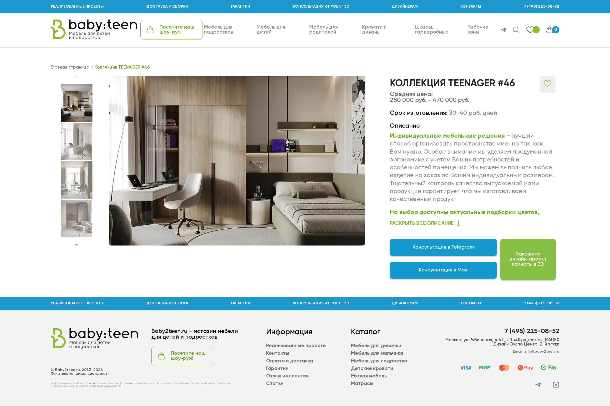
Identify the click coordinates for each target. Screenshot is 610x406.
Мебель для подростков (218, 30)
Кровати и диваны (374, 30)
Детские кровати (372, 368)
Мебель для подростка (379, 361)
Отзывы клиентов (287, 376)
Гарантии (277, 368)
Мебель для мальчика (377, 353)
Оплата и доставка (289, 361)
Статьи (275, 383)
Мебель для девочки (376, 345)
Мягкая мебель (369, 376)
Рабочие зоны (478, 30)
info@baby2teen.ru (541, 352)
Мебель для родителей (323, 30)
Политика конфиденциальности (80, 374)
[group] (237, 161)
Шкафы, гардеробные (431, 30)
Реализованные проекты (296, 345)
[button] (76, 245)
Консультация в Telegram (443, 247)
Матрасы (362, 383)
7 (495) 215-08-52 (541, 7)
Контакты (277, 353)
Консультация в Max (443, 270)
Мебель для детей (271, 30)
